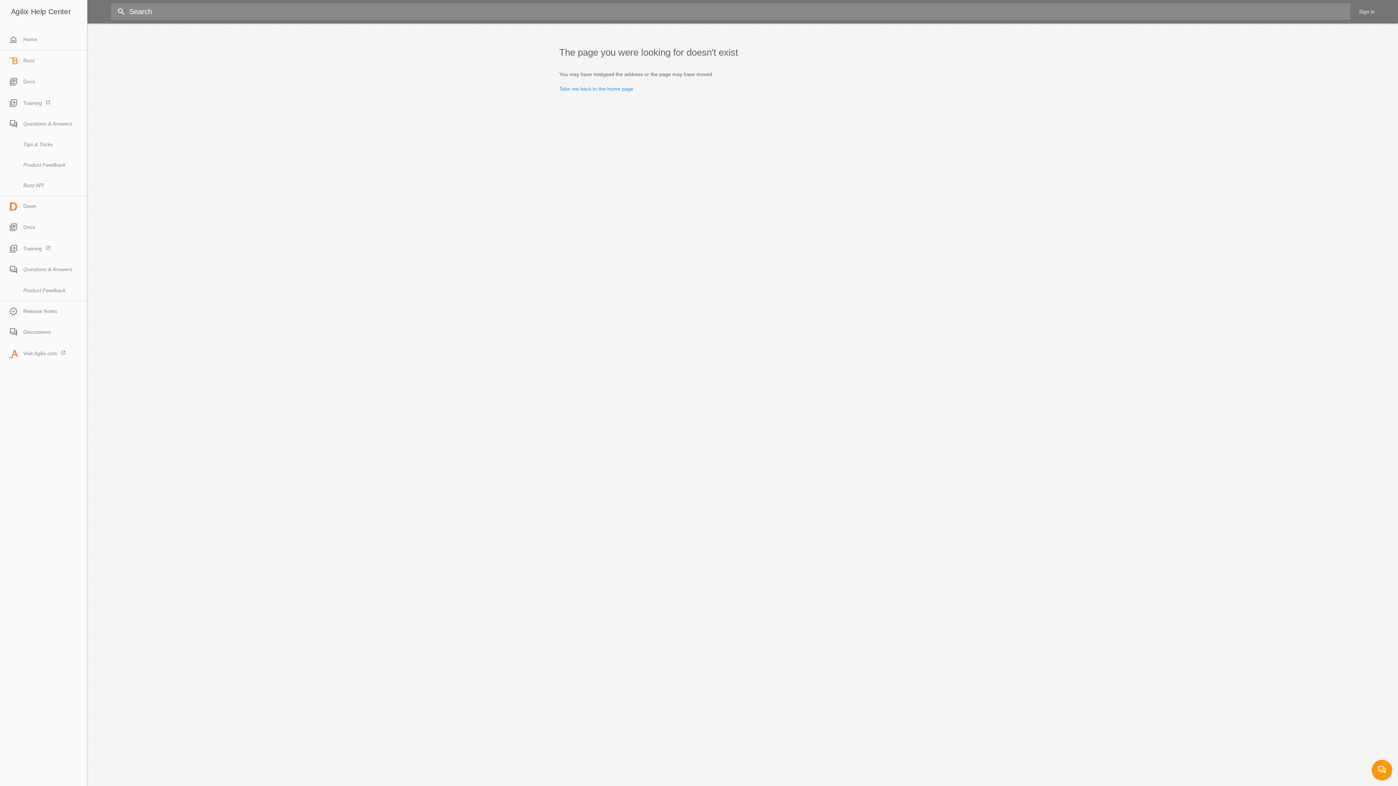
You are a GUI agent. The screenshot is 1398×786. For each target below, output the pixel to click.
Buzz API (33, 185)
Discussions (37, 332)
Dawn (29, 206)
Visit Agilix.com (40, 353)
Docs (29, 81)
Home (23, 40)
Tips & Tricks (38, 144)
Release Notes (40, 311)
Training (32, 103)
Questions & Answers (47, 124)
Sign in (1367, 12)
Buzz (29, 60)
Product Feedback (44, 165)
